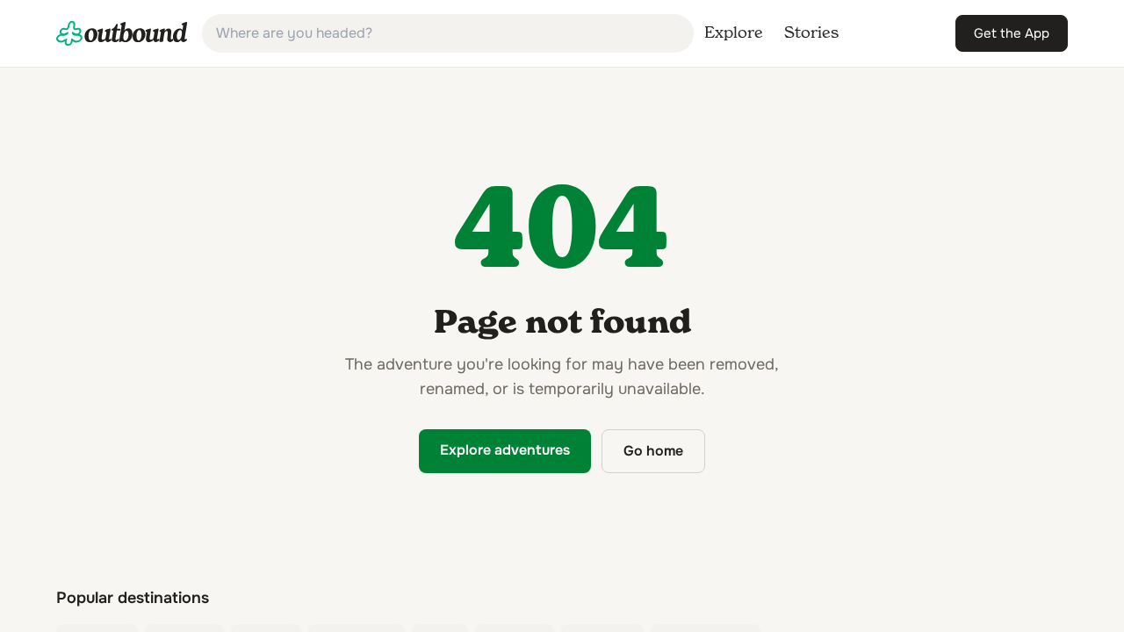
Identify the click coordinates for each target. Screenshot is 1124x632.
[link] (122, 33)
